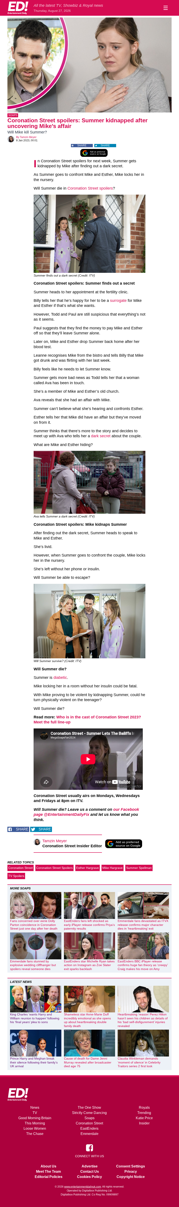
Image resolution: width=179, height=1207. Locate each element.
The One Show (89, 1107)
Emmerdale (89, 1134)
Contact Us (89, 1171)
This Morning (35, 1123)
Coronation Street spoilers (90, 188)
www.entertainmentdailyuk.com (82, 1186)
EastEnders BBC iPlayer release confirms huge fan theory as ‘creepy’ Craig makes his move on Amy (143, 965)
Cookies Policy (89, 1177)
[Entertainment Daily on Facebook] (89, 1147)
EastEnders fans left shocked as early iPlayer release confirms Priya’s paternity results (89, 924)
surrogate (118, 300)
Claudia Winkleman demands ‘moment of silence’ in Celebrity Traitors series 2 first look (139, 1062)
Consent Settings (130, 1166)
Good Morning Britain (34, 1118)
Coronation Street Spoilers (54, 868)
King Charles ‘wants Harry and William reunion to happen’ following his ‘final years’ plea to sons (34, 1018)
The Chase (34, 1134)
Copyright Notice (131, 1177)
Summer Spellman (139, 868)
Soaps (12, 115)
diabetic (60, 677)
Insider (144, 1123)
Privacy (130, 1171)
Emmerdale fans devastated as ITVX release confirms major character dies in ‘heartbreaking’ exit (143, 924)
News (34, 1107)
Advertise (90, 1166)
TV (35, 1113)
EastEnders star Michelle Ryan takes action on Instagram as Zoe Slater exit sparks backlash (89, 965)
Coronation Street (20, 868)
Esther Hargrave (87, 868)
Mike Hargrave (112, 868)
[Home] (17, 8)
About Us (48, 1166)
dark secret (100, 436)
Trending (144, 1113)
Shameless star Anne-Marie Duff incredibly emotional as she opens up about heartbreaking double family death (87, 1020)
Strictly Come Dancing (89, 1113)
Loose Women (35, 1128)
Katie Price (144, 1118)
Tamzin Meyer (28, 137)
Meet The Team (48, 1171)
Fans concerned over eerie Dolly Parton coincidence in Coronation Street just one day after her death (33, 924)
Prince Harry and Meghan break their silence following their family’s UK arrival (34, 1062)
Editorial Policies (48, 1177)
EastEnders (89, 1128)
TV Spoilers (16, 876)
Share (81, 145)
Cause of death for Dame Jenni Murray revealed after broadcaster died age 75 (87, 1062)
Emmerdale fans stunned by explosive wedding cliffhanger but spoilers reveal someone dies (33, 965)
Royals (144, 1107)
